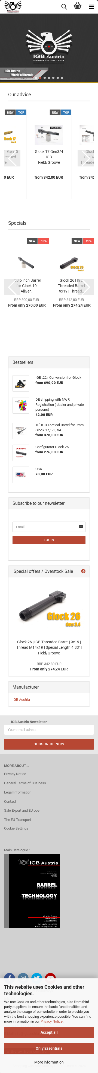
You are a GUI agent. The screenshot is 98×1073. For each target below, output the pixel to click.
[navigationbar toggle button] (91, 7)
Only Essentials (49, 1048)
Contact (10, 801)
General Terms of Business (25, 783)
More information (49, 1062)
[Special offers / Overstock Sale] (83, 571)
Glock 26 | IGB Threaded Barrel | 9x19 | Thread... (71, 285)
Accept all (49, 1032)
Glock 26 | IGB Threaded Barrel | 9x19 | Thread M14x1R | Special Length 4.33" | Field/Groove (49, 647)
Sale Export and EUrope (21, 810)
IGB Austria (21, 700)
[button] (36, 78)
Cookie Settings (16, 828)
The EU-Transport (17, 820)
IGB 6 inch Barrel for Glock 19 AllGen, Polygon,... (27, 286)
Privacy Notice (52, 1021)
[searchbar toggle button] (64, 7)
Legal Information (17, 792)
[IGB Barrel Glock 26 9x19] (49, 607)
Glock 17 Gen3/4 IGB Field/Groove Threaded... (49, 157)
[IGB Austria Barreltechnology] (11, 7)
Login (49, 540)
